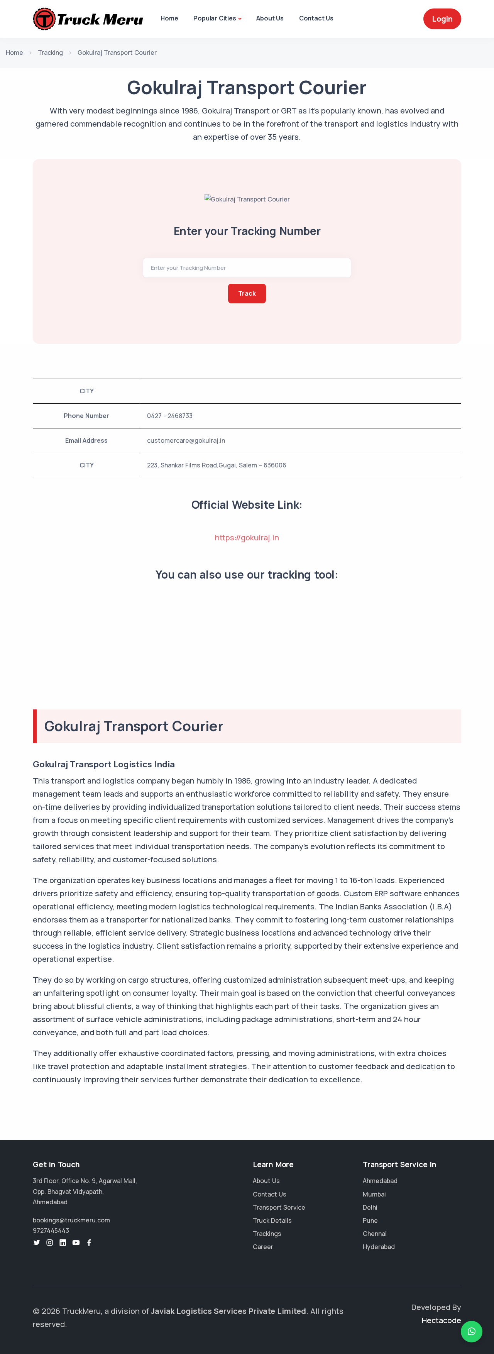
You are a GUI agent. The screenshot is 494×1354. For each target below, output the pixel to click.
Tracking (50, 52)
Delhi (370, 1207)
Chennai (375, 1233)
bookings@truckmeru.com (71, 1220)
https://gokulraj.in (247, 537)
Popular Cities (214, 18)
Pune (370, 1220)
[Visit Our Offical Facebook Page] (89, 1243)
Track (246, 293)
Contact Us (316, 18)
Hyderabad (379, 1246)
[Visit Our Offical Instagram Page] (50, 1243)
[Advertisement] (247, 655)
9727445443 (51, 1230)
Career (263, 1246)
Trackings (267, 1233)
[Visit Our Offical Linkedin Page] (63, 1243)
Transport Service (279, 1207)
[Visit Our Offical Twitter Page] (37, 1243)
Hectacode (441, 1320)
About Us (269, 18)
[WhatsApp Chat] (471, 1331)
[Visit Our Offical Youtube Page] (76, 1243)
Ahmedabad (380, 1180)
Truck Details (272, 1220)
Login (442, 19)
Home (169, 18)
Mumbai (374, 1194)
